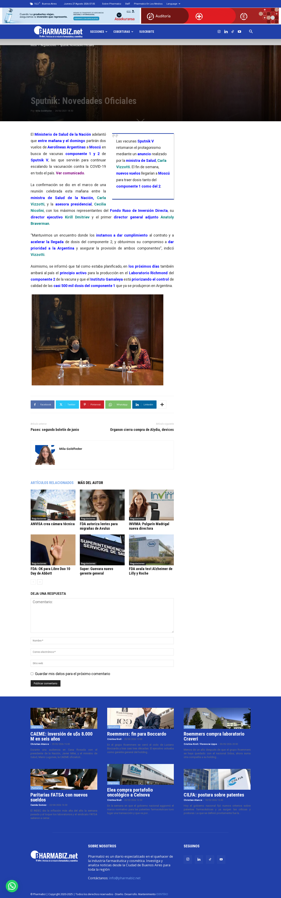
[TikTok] (233, 31)
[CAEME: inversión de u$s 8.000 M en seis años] (63, 718)
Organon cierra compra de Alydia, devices (142, 430)
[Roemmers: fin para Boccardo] (140, 718)
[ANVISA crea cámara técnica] (53, 505)
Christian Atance (39, 744)
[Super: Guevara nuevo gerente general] (102, 549)
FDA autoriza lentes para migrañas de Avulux (99, 526)
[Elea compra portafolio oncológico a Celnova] (140, 774)
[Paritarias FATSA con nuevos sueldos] (63, 779)
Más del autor (90, 482)
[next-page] (39, 581)
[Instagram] (219, 31)
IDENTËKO (162, 894)
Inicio (34, 45)
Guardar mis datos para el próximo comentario (72, 674)
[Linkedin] (226, 31)
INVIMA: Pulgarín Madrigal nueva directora (149, 526)
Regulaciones (48, 45)
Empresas (37, 726)
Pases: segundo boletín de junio (55, 430)
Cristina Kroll (114, 739)
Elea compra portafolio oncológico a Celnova (130, 792)
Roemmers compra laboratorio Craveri (214, 736)
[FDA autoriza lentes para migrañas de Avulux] (102, 505)
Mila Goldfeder (44, 111)
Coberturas (121, 31)
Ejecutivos (113, 726)
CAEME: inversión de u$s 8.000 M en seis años (61, 736)
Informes (189, 726)
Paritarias (37, 787)
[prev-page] (33, 581)
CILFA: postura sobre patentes (214, 795)
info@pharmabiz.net (124, 878)
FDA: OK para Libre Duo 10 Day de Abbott (50, 571)
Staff (127, 3)
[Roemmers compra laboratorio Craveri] (217, 718)
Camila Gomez (38, 805)
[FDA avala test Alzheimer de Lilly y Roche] (151, 549)
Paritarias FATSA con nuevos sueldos (59, 797)
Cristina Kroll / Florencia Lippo (200, 744)
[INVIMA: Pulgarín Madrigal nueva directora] (151, 505)
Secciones (97, 31)
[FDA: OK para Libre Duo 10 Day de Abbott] (53, 549)
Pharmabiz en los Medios (148, 3)
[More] (162, 404)
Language (171, 3)
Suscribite (146, 31)
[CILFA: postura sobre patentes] (217, 779)
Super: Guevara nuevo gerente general (96, 571)
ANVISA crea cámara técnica (53, 524)
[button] (251, 31)
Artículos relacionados (52, 482)
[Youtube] (239, 31)
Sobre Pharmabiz (111, 3)
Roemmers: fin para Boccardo (136, 734)
